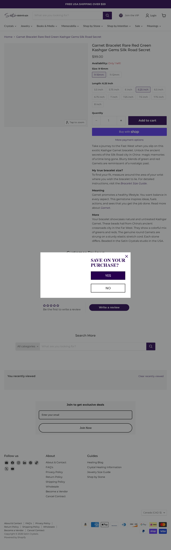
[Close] (127, 256)
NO (108, 288)
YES (108, 275)
